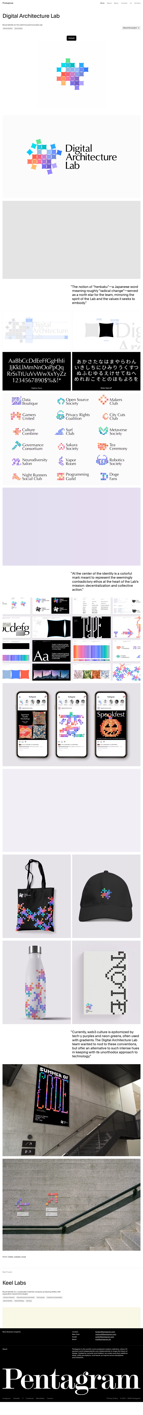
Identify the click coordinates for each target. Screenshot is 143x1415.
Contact (124, 3)
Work (102, 3)
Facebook (30, 1398)
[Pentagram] (8, 3)
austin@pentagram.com (104, 1337)
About (109, 3)
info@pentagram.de (103, 1339)
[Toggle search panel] (131, 3)
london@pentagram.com (105, 1332)
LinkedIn (16, 1398)
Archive (137, 3)
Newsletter (40, 1398)
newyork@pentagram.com (105, 1334)
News (116, 3)
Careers (50, 1398)
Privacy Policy (112, 1398)
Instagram (7, 1398)
